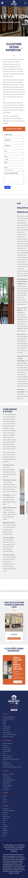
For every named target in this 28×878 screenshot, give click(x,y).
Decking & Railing (6, 726)
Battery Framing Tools (7, 757)
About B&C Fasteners (7, 743)
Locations (5, 795)
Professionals (6, 787)
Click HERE (17, 681)
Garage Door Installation (8, 774)
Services (5, 761)
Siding (4, 724)
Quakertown (5, 830)
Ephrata (4, 820)
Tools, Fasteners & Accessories (10, 734)
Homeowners (6, 789)
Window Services (7, 783)
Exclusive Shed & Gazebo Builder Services (12, 767)
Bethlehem (5, 812)
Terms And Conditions (9, 847)
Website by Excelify (14, 873)
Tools (4, 753)
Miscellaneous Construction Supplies (11, 759)
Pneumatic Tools (6, 755)
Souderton (5, 832)
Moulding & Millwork (7, 732)
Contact (4, 801)
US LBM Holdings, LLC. (10, 845)
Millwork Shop (6, 776)
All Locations (5, 808)
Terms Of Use (20, 845)
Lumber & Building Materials (9, 717)
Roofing (4, 722)
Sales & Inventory (7, 763)
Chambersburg (6, 816)
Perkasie (5, 828)
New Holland (5, 826)
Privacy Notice (20, 847)
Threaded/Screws (7, 751)
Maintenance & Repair (8, 765)
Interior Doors (6, 728)
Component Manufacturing (9, 779)
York (4, 836)
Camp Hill (5, 814)
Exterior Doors (6, 730)
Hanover (5, 824)
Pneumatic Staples (7, 749)
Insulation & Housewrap (8, 736)
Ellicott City (5, 818)
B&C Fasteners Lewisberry (9, 810)
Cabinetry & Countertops (8, 719)
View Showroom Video (14, 638)
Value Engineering (7, 781)
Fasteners (5, 745)
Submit (7, 187)
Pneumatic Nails (6, 747)
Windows (5, 720)
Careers (4, 799)
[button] (25, 3)
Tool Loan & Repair (7, 777)
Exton (4, 822)
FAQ (4, 797)
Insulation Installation (7, 785)
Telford (4, 834)
